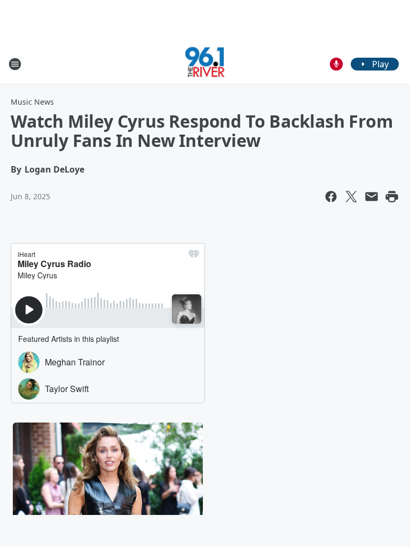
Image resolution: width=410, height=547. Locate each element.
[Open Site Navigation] (15, 64)
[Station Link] (205, 63)
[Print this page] (391, 196)
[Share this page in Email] (371, 196)
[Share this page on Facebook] (331, 196)
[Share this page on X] (351, 196)
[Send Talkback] (336, 64)
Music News (32, 102)
